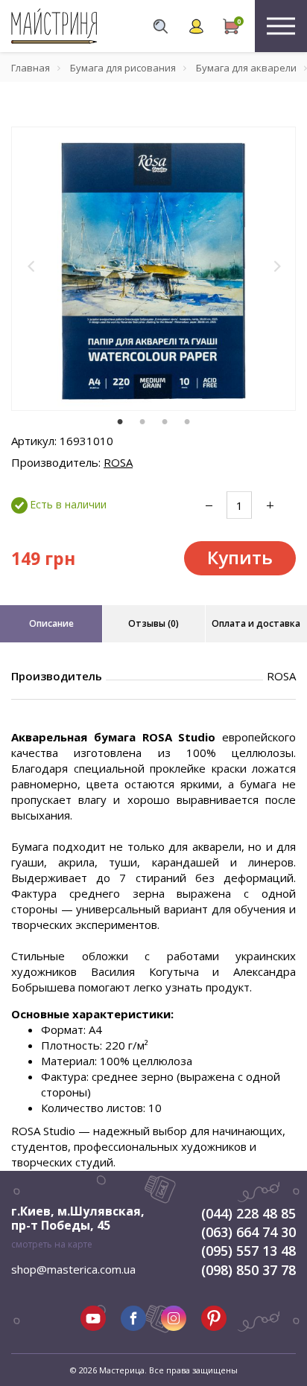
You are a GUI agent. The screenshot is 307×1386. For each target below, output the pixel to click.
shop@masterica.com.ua (73, 1269)
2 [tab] (142, 421)
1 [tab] (120, 421)
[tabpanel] (153, 268)
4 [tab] (187, 421)
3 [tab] (164, 421)
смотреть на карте (51, 1244)
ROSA (118, 462)
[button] (31, 265)
